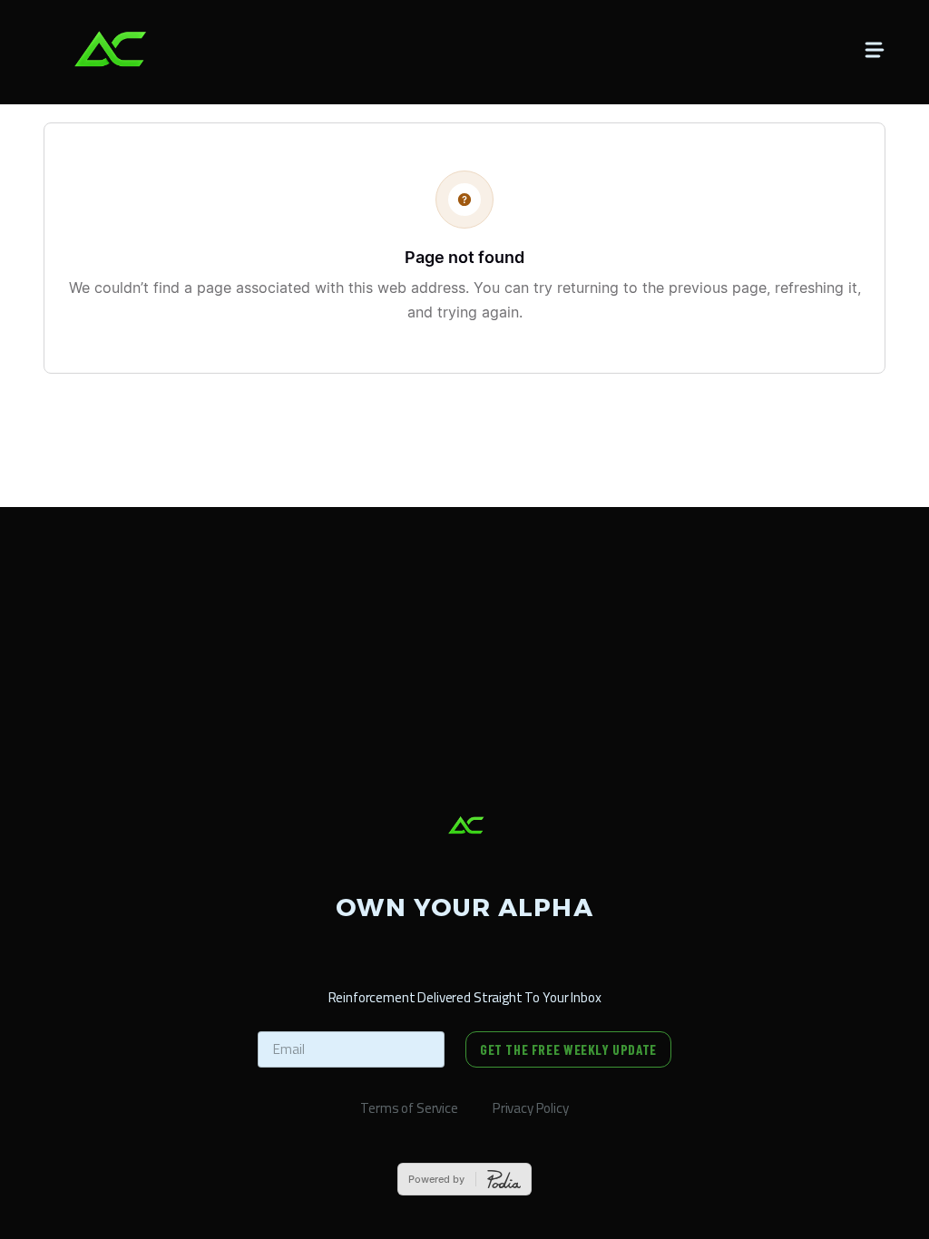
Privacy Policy (531, 1108)
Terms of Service (409, 1108)
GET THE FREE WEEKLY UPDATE (568, 1049)
